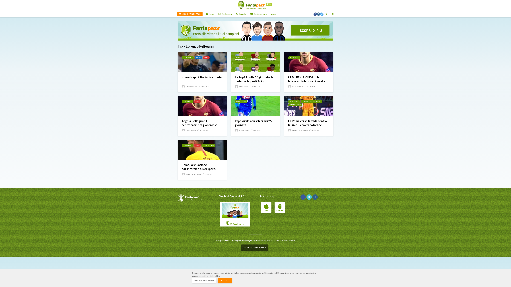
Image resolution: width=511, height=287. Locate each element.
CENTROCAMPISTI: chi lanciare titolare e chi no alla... (307, 79)
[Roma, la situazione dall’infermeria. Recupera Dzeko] (202, 149)
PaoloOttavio (243, 86)
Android (279, 210)
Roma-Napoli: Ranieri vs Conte (202, 77)
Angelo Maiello (244, 130)
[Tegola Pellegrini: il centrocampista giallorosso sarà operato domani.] (202, 106)
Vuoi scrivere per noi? (256, 248)
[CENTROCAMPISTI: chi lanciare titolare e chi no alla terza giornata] (308, 62)
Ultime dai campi (295, 105)
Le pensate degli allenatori (311, 101)
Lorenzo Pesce (297, 86)
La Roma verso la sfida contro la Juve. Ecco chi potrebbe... (307, 123)
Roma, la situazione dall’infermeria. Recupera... (199, 167)
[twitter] (309, 197)
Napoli (198, 58)
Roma (206, 58)
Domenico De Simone (300, 130)
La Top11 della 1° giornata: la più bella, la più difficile (254, 79)
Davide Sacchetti (191, 86)
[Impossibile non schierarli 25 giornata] (255, 106)
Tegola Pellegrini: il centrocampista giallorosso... (200, 123)
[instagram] (315, 197)
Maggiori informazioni (204, 280)
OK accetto (225, 280)
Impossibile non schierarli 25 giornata (253, 123)
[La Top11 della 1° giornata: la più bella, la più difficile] (255, 62)
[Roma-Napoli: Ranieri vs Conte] (202, 62)
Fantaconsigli (188, 58)
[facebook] (303, 197)
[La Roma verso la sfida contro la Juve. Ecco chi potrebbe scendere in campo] (308, 106)
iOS (266, 210)
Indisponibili (187, 101)
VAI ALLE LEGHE (236, 224)
